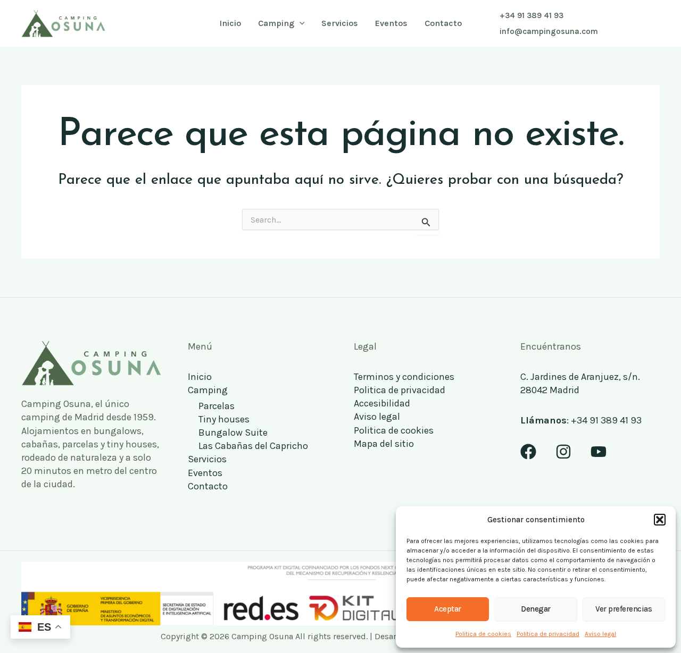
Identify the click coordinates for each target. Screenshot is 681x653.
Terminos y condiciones (404, 377)
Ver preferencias (623, 609)
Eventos (205, 473)
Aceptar (447, 609)
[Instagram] (563, 452)
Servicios (207, 459)
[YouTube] (599, 452)
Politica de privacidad (548, 634)
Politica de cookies (483, 634)
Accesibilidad (382, 403)
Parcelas (216, 406)
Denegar (536, 609)
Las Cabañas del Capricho (253, 446)
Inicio (200, 377)
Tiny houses (224, 419)
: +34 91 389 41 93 (581, 420)
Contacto (208, 486)
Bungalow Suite (233, 432)
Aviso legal (600, 634)
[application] (299, 23)
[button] (659, 519)
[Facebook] (528, 452)
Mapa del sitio (384, 444)
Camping (208, 390)
